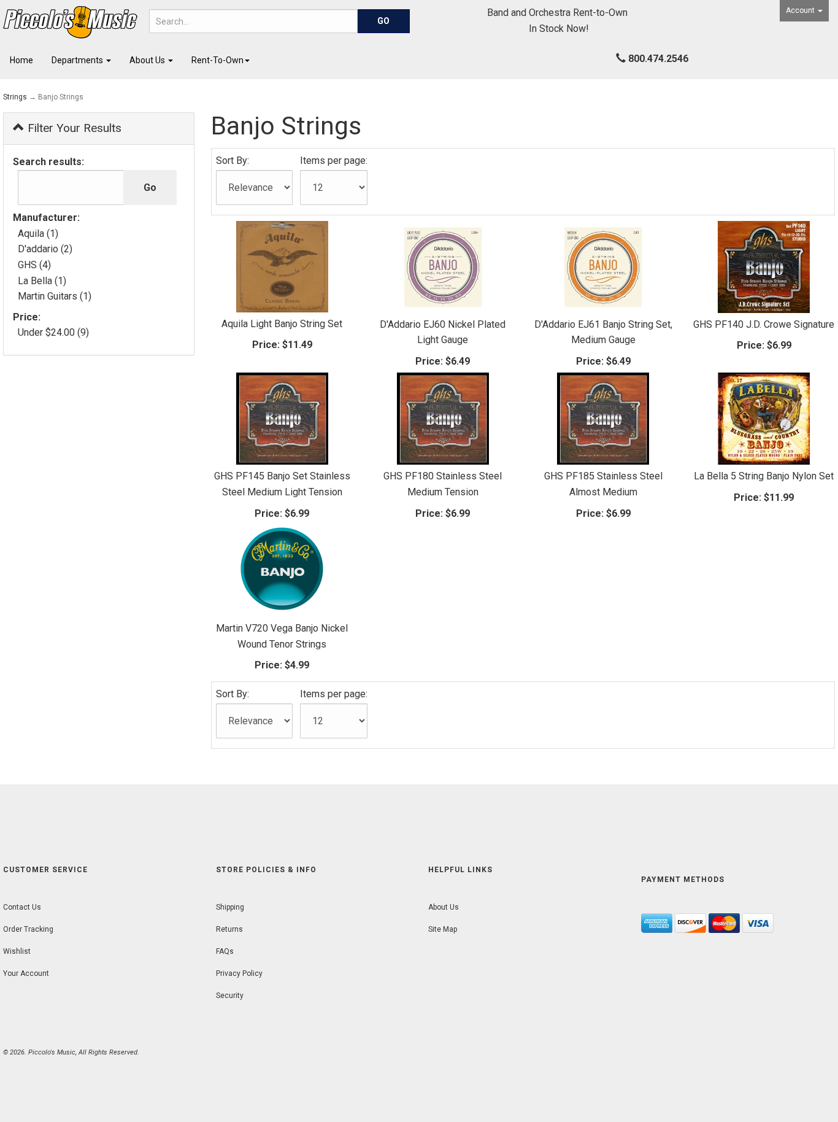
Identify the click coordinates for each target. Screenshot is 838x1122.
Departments (78, 60)
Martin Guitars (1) (54, 296)
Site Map (442, 929)
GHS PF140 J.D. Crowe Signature (763, 324)
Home (21, 60)
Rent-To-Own (217, 60)
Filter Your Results (73, 128)
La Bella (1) (42, 281)
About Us (148, 60)
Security (230, 995)
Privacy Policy (239, 973)
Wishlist (17, 951)
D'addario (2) (45, 249)
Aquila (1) (38, 233)
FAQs (225, 951)
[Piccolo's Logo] (70, 22)
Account (801, 10)
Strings (15, 97)
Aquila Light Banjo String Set (281, 324)
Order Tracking (28, 929)
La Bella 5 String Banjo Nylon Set (764, 476)
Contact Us (22, 907)
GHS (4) (34, 265)
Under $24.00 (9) (53, 332)
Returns (229, 929)
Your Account (26, 973)
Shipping (230, 907)
